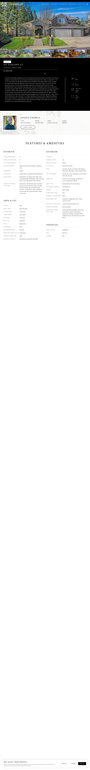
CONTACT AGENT (28, 127)
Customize (73, 763)
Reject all (64, 763)
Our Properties (46, 5)
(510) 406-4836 (39, 122)
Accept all (82, 763)
